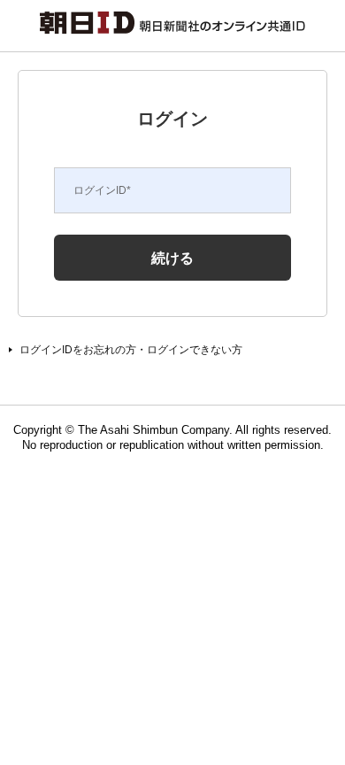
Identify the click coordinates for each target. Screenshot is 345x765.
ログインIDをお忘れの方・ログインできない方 (130, 350)
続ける (172, 258)
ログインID (102, 190)
